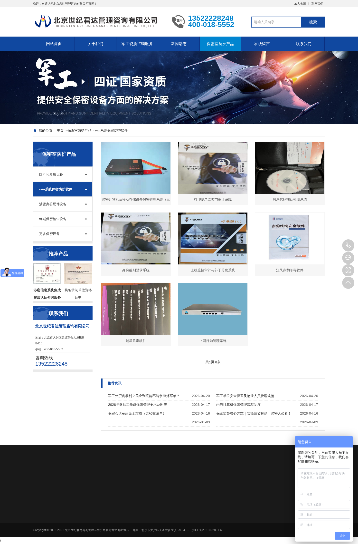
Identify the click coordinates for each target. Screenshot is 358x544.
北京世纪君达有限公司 (72, 480)
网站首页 (54, 44)
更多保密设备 (49, 234)
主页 (60, 130)
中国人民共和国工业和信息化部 (234, 480)
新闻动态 (179, 44)
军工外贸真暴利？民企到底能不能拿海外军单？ (144, 396)
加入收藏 (300, 3)
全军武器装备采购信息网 (117, 480)
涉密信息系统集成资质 (177, 520)
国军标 (166, 533)
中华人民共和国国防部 (184, 480)
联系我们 (317, 3)
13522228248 (348, 245)
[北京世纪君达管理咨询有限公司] (98, 21)
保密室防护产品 (220, 44)
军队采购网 (151, 480)
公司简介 (134, 514)
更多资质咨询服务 (174, 539)
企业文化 (134, 520)
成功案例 (134, 526)
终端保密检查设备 (52, 219)
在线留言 (262, 44)
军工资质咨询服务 (137, 44)
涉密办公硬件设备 (52, 204)
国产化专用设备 (51, 174)
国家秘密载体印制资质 (177, 526)
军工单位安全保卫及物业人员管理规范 (245, 396)
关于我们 (95, 44)
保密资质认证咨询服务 (177, 514)
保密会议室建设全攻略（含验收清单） (137, 413)
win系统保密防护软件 (111, 130)
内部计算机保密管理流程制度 (238, 405)
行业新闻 (220, 514)
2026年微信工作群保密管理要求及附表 (137, 405)
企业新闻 (220, 520)
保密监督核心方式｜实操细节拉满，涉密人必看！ (253, 413)
